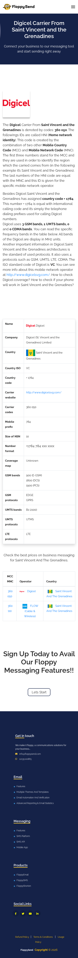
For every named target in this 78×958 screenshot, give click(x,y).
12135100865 (25, 759)
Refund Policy (22, 937)
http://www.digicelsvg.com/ (28, 275)
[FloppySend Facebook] (16, 913)
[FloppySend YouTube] (30, 913)
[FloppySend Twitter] (23, 913)
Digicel (31, 591)
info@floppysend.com (30, 754)
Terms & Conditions (43, 937)
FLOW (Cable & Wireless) (31, 611)
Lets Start (39, 692)
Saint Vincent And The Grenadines (59, 594)
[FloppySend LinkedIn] (37, 913)
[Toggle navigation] (73, 7)
